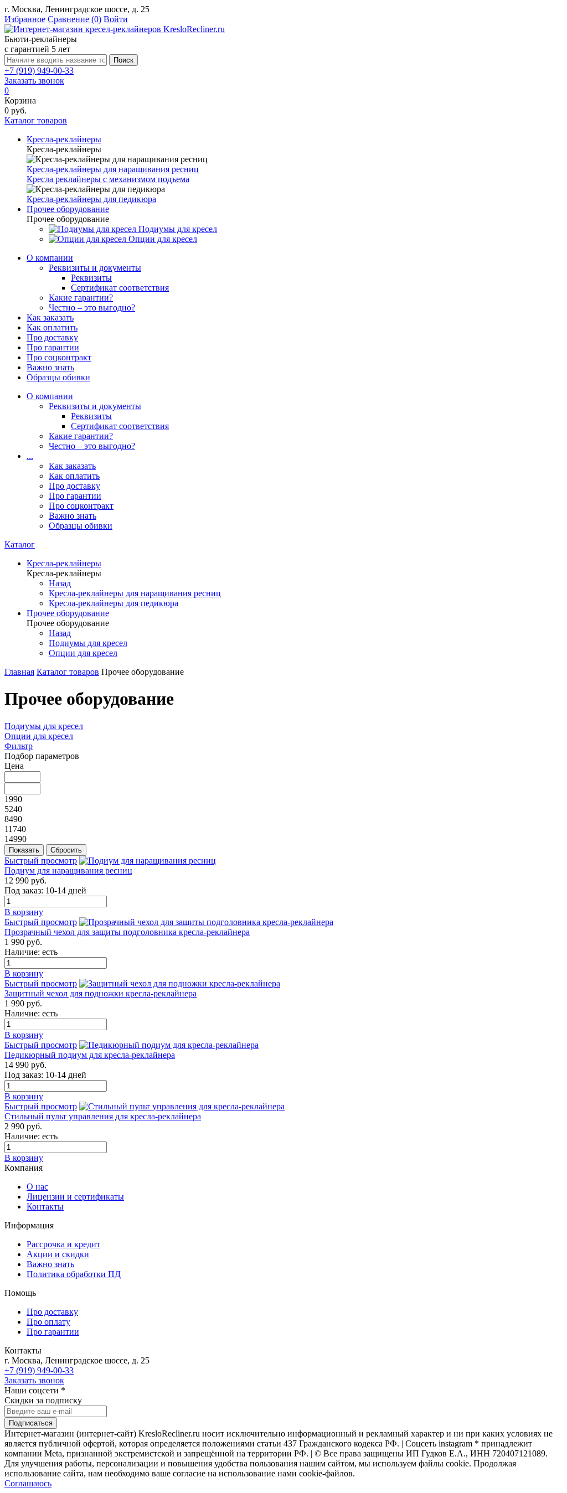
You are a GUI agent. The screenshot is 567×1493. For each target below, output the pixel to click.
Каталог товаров (68, 671)
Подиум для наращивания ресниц (68, 870)
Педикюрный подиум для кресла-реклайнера (89, 1055)
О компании (50, 257)
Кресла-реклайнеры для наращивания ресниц (113, 169)
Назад (60, 583)
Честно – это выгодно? (92, 307)
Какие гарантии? (81, 297)
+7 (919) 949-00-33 (39, 70)
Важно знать (50, 367)
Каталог (19, 544)
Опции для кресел (38, 736)
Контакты (45, 1206)
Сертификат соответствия (120, 287)
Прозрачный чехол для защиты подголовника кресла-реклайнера (127, 932)
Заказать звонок (34, 80)
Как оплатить (52, 327)
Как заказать (50, 317)
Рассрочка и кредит (63, 1244)
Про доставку (52, 337)
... (30, 456)
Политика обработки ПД (74, 1274)
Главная (19, 671)
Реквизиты (91, 277)
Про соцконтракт (59, 357)
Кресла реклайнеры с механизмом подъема (108, 179)
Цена (14, 766)
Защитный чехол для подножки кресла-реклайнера (100, 993)
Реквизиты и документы (95, 267)
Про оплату (48, 1321)
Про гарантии (53, 347)
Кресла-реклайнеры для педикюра (91, 199)
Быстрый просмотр (40, 860)
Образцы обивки (58, 377)
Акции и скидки (58, 1254)
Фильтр (18, 746)
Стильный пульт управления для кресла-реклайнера (102, 1116)
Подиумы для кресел (43, 726)
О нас (37, 1186)
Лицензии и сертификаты (75, 1196)
